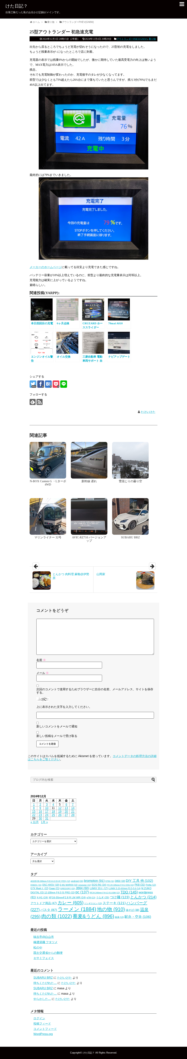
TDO (129, 892)
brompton (94, 881)
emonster (84, 885)
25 (53, 815)
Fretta (151, 885)
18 (53, 811)
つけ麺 (119, 897)
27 (66, 815)
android (77, 881)
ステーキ (114, 903)
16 (40, 811)
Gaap (54, 888)
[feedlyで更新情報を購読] (33, 402)
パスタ (48, 910)
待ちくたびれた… (45, 983)
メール (42, 673)
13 (66, 808)
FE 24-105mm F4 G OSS (120, 885)
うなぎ (102, 897)
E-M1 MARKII (69, 885)
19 (60, 811)
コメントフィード (45, 1028)
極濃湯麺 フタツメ (45, 942)
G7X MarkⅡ (39, 888)
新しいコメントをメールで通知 (56, 726)
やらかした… (42, 998)
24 (46, 815)
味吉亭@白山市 (43, 936)
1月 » (44, 822)
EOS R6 (99, 885)
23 (40, 815)
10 (46, 808)
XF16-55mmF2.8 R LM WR (67, 897)
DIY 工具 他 (139, 881)
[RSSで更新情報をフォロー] (40, 402)
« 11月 (34, 822)
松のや (37, 947)
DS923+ (36, 885)
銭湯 (119, 917)
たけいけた (148, 411)
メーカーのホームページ (46, 267)
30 (40, 818)
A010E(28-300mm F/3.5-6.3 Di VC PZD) (50, 881)
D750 (109, 881)
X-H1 (42, 897)
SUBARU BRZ (43, 977)
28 (73, 815)
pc (82, 892)
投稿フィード (42, 1023)
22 (33, 815)
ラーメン (77, 909)
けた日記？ (16, 5)
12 (60, 808)
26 (60, 815)
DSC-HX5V (50, 885)
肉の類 (56, 916)
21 (73, 811)
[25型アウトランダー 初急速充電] (48, 384)
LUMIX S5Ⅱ (99, 888)
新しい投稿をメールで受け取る (56, 735)
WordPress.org (43, 1034)
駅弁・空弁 (138, 917)
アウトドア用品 (43, 903)
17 (46, 811)
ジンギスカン (93, 903)
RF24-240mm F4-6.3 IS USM (105, 893)
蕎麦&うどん (93, 916)
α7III (91, 897)
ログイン (39, 1018)
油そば (132, 910)
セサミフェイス (43, 958)
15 (33, 811)
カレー (70, 902)
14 (73, 808)
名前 (41, 660)
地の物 (111, 909)
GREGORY (67, 888)
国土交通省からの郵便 (48, 952)
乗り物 (152, 39)
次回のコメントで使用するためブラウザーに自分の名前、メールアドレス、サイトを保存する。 (94, 691)
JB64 (82, 888)
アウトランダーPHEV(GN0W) (132, 39)
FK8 (140, 884)
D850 (120, 881)
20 (66, 811)
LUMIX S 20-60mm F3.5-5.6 (124, 888)
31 (46, 818)
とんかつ (143, 897)
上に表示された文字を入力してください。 (64, 706)
